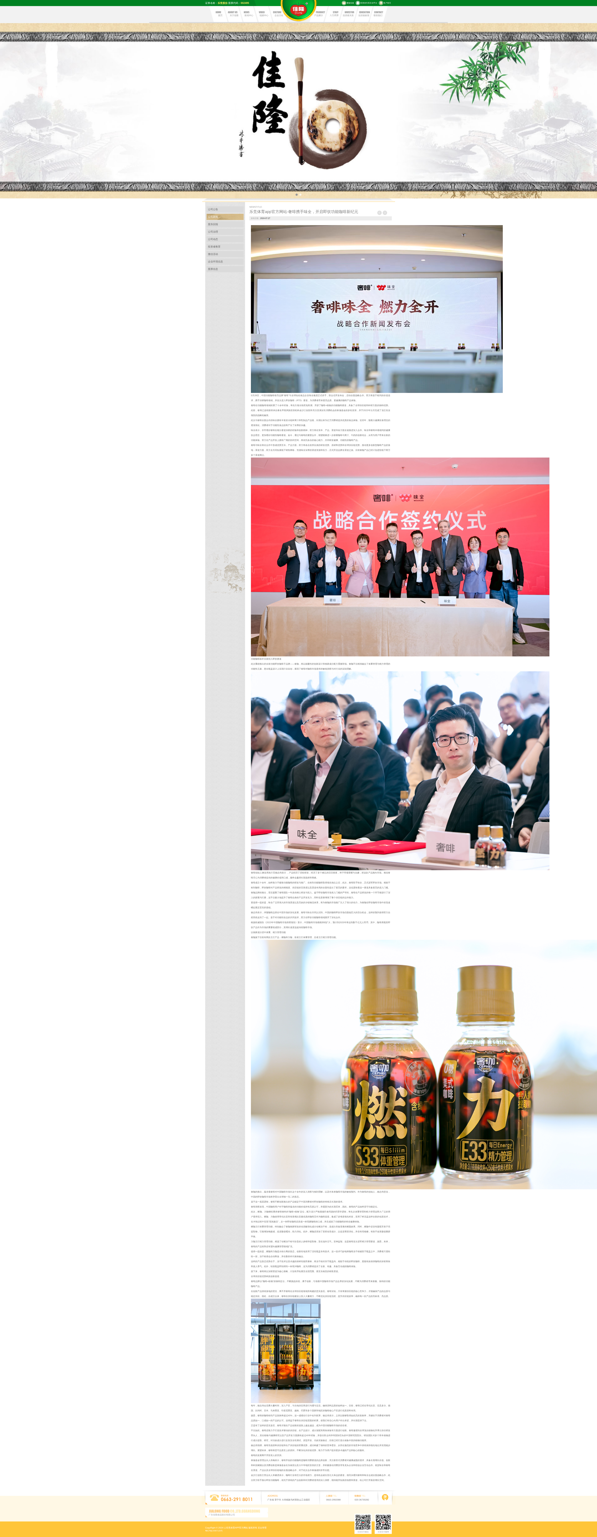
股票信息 (213, 269)
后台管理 (262, 1527)
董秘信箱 (350, 3)
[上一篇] (379, 213)
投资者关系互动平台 (368, 3)
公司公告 (213, 209)
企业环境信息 (215, 261)
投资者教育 (214, 246)
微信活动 (213, 254)
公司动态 (213, 239)
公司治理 (213, 231)
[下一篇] (384, 213)
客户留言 (387, 3)
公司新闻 (213, 216)
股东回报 (213, 224)
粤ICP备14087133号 (214, 1531)
